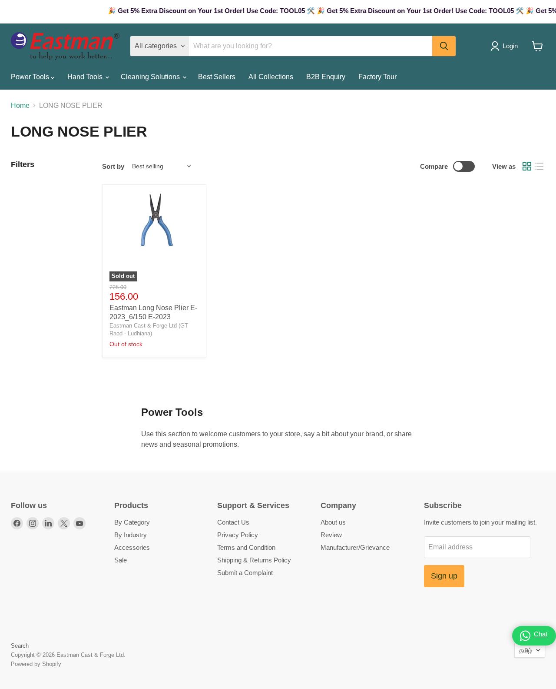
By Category (132, 522)
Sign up (444, 576)
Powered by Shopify (36, 664)
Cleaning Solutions (151, 76)
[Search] (444, 46)
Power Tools (31, 76)
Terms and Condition (246, 547)
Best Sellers (216, 76)
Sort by (113, 166)
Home (20, 105)
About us (333, 522)
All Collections (270, 76)
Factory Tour (377, 76)
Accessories (132, 547)
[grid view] (527, 166)
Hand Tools (85, 76)
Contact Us (233, 522)
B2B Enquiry (325, 76)
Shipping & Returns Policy (254, 560)
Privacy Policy (237, 534)
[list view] (539, 166)
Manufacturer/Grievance (355, 547)
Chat (540, 634)
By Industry (130, 534)
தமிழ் (525, 650)
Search (20, 645)
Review (331, 534)
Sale (120, 560)
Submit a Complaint (245, 572)
